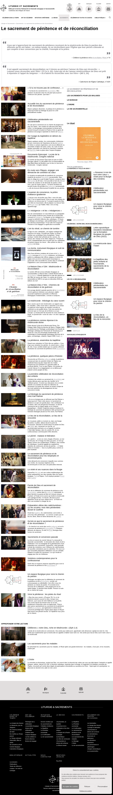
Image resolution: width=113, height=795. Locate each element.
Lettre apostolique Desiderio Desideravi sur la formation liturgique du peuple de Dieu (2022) (102, 232)
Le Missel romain (61, 745)
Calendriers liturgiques (16, 749)
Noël (35, 476)
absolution (45, 177)
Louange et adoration (93, 727)
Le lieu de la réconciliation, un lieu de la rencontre (45, 417)
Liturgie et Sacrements (8, 23)
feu (58, 253)
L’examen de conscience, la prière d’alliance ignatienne (43, 193)
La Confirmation (45, 734)
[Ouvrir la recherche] (109, 17)
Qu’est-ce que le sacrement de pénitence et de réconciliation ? (46, 522)
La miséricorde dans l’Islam (102, 244)
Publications (13, 764)
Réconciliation (80, 279)
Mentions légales (60, 756)
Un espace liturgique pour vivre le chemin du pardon (46, 575)
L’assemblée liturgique (32, 726)
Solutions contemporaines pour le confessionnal (42, 559)
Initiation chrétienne (42, 17)
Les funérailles (91, 723)
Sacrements (64, 17)
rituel (72, 123)
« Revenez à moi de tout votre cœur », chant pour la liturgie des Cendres (102, 175)
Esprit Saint (34, 204)
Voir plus (76, 331)
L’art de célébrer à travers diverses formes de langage (30, 739)
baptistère (33, 150)
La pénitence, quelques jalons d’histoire (45, 356)
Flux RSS (59, 761)
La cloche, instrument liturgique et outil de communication (46, 249)
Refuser (87, 786)
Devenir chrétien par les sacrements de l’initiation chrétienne (47, 724)
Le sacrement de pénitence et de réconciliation (77, 732)
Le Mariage (72, 100)
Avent (62, 476)
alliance (60, 132)
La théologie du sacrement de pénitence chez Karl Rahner (45, 395)
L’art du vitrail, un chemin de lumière (43, 228)
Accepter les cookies (70, 786)
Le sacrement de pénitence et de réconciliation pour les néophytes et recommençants (43, 456)
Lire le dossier (78, 220)
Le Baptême (44, 728)
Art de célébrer (27, 17)
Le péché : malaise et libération (41, 436)
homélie (32, 181)
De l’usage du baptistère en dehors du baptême (44, 137)
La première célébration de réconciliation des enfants (45, 375)
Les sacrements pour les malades (83, 96)
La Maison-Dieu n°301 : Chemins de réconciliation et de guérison (43, 286)
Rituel (104, 58)
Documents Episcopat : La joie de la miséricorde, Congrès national (43, 155)
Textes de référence (16, 766)
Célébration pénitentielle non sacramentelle (40, 120)
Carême (33, 478)
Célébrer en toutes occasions (81, 17)
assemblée (44, 255)
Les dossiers (13, 762)
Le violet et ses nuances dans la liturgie (45, 469)
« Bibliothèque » (99, 17)
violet (38, 472)
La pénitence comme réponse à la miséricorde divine (42, 321)
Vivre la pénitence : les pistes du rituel (44, 594)
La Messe (55, 17)
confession (51, 186)
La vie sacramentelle (77, 109)
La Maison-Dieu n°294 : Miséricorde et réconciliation (44, 267)
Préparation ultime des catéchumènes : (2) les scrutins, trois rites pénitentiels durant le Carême (45, 507)
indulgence (39, 217)
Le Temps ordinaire (15, 738)
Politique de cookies (86, 791)
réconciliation (96, 58)
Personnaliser (103, 786)
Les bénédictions (92, 734)
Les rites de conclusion (63, 739)
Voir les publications (75, 167)
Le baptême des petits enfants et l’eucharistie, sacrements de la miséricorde (101, 263)
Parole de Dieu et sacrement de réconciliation (42, 486)
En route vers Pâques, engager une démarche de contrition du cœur (43, 171)
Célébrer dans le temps (10, 17)
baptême (60, 143)
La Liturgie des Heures (16, 723)
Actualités (30, 755)
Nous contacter (46, 756)
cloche (30, 255)
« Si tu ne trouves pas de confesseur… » (45, 88)
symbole (30, 244)
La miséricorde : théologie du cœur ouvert (46, 301)
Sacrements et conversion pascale (43, 537)
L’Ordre (70, 104)
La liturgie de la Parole (63, 732)
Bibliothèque (16, 755)
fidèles (32, 426)
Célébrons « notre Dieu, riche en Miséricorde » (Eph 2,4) (52, 628)
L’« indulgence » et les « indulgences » (45, 211)
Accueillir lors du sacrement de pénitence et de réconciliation (46, 105)
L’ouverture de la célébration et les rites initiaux (62, 728)
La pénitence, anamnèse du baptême (44, 340)
